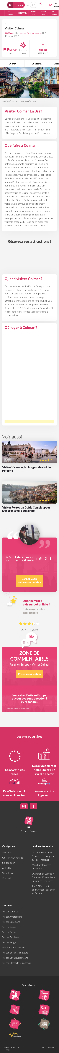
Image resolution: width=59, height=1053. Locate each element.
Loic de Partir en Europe (31, 33)
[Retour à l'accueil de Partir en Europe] (10, 5)
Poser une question (29, 674)
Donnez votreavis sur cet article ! (29, 580)
